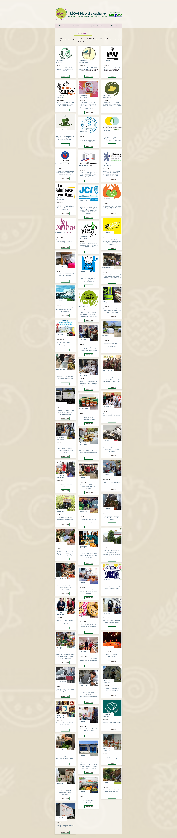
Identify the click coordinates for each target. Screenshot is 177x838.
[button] (76, 26)
